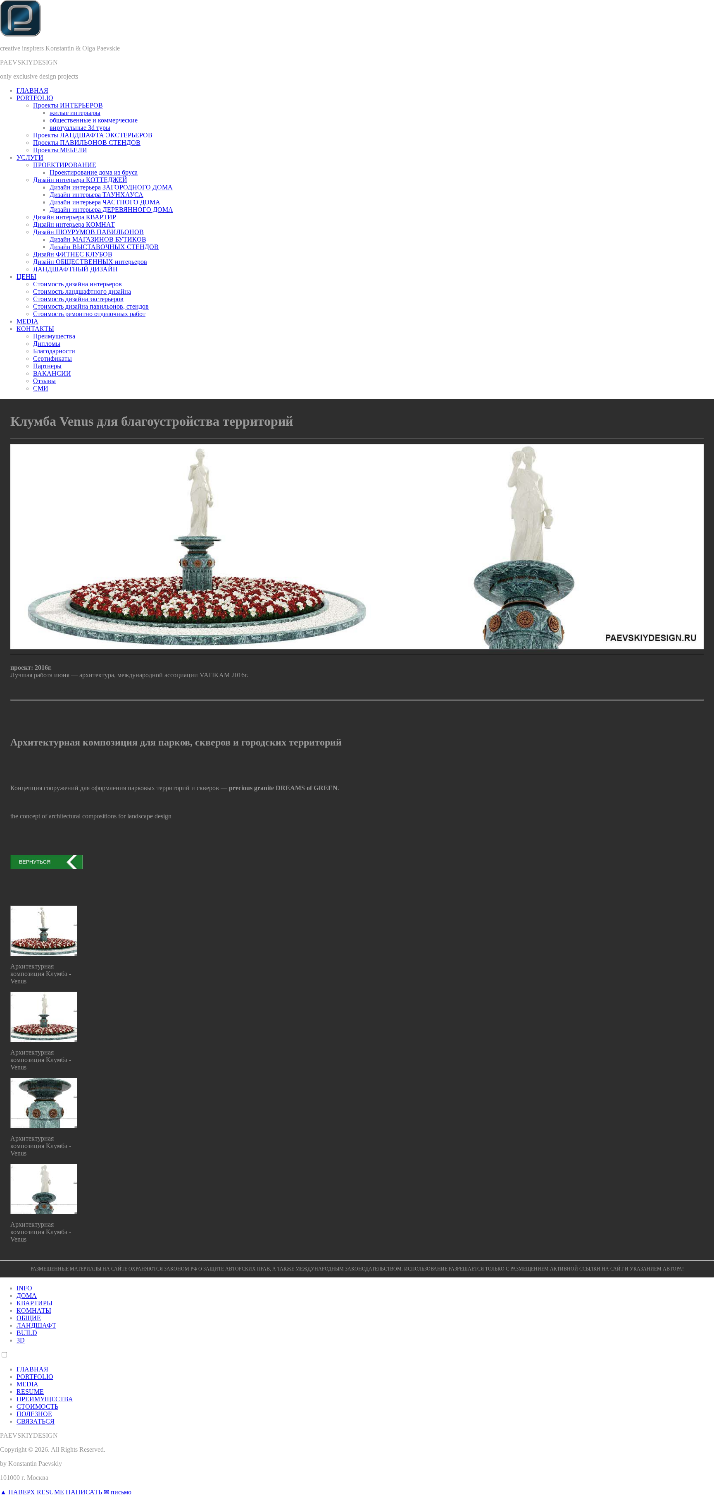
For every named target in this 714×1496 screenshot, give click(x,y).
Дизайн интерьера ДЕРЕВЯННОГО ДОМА (111, 209)
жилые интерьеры (75, 112)
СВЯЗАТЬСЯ (36, 1421)
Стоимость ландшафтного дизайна (82, 291)
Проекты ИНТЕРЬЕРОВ (68, 105)
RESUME (30, 1391)
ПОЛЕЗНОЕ (34, 1413)
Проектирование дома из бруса (94, 172)
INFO (24, 1288)
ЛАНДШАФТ (36, 1325)
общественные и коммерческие (94, 120)
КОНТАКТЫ (35, 328)
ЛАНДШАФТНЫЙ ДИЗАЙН (75, 269)
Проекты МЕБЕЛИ (60, 149)
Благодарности (54, 351)
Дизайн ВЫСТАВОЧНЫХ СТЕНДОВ (104, 246)
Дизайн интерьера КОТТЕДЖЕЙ (80, 179)
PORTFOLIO (35, 97)
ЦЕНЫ (26, 276)
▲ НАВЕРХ (17, 1492)
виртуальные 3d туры (80, 127)
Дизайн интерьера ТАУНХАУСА (96, 194)
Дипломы (46, 343)
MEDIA (27, 321)
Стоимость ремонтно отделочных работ (89, 313)
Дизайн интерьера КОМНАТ (74, 224)
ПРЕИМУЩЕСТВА (45, 1398)
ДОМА (27, 1295)
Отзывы (44, 380)
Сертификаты (52, 358)
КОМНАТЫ (34, 1310)
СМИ (40, 388)
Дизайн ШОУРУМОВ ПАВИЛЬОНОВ (88, 231)
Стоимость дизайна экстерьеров (78, 298)
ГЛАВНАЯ (32, 90)
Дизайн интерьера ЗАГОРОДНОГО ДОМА (111, 187)
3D (21, 1340)
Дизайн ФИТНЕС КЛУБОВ (72, 254)
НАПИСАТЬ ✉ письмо (98, 1492)
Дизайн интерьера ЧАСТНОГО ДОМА (105, 202)
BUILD (27, 1332)
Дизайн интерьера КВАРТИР (74, 217)
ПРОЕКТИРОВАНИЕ (64, 164)
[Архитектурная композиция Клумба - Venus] (43, 953)
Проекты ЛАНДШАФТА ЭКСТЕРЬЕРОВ (92, 135)
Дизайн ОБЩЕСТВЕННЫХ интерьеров (90, 261)
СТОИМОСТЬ (37, 1406)
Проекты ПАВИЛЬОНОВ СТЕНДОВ (86, 142)
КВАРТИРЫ (34, 1303)
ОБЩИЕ (29, 1317)
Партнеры (47, 365)
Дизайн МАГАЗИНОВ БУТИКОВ (98, 239)
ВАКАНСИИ (52, 373)
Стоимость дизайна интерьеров (77, 284)
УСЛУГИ (30, 157)
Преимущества (54, 336)
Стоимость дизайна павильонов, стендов (91, 306)
